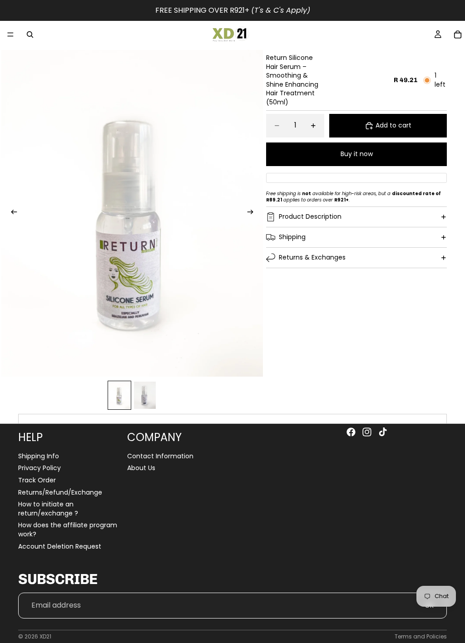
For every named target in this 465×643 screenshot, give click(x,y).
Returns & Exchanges (312, 257)
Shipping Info (38, 456)
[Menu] (10, 34)
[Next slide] (253, 213)
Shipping (292, 236)
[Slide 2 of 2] (145, 395)
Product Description (310, 216)
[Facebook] (351, 432)
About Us (141, 468)
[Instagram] (366, 432)
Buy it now (357, 153)
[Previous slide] (11, 213)
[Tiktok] (382, 432)
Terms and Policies (421, 636)
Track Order (37, 480)
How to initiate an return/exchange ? (48, 509)
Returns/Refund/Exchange (60, 492)
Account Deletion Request (59, 546)
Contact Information (160, 456)
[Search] (30, 34)
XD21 (45, 636)
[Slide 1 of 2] (119, 395)
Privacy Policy (39, 468)
